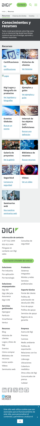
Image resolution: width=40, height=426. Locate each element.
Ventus (5, 322)
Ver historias (27, 69)
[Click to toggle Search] (30, 4)
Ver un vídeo (27, 182)
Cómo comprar (8, 352)
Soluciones (6, 267)
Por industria (7, 270)
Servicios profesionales (27, 282)
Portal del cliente (28, 293)
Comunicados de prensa (28, 378)
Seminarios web (8, 369)
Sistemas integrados (25, 272)
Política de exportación (26, 348)
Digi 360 (5, 289)
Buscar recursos (28, 159)
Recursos (11, 12)
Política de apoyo (28, 310)
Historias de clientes (19, 16)
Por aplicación (8, 274)
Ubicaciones (26, 362)
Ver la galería (9, 159)
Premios (24, 335)
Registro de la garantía (27, 318)
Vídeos (5, 365)
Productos (25, 267)
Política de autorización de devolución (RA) (27, 299)
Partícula (5, 315)
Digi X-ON (6, 300)
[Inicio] (7, 5)
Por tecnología (8, 277)
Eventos (31, 16)
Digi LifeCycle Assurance (7, 295)
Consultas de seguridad (26, 242)
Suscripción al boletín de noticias (18, 260)
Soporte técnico (28, 290)
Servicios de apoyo (29, 313)
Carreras (24, 339)
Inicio (4, 12)
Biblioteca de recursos (7, 357)
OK (20, 421)
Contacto (22, 4)
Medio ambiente (28, 342)
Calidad (24, 383)
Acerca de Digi (27, 332)
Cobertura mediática (25, 368)
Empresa (25, 328)
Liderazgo (25, 359)
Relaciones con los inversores (29, 354)
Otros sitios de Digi (29, 372)
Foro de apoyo (27, 306)
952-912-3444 (7, 244)
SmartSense (7, 319)
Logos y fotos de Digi (9, 343)
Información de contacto (13, 237)
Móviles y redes (27, 277)
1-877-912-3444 (8, 240)
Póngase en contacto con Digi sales (9, 251)
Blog (4, 332)
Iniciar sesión (7, 362)
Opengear (6, 312)
